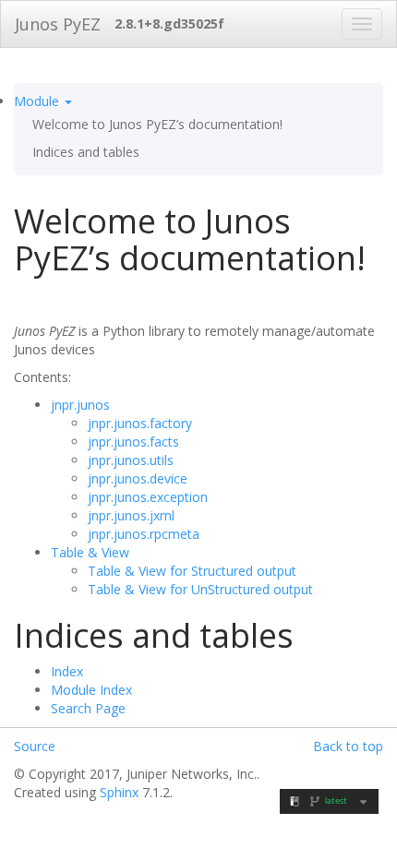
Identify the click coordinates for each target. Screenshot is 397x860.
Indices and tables (85, 152)
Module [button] (38, 101)
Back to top (348, 746)
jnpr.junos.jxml (131, 515)
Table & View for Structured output (192, 570)
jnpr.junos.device (137, 478)
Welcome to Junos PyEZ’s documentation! (157, 124)
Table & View (90, 552)
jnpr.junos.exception (148, 497)
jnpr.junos (80, 404)
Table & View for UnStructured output (200, 589)
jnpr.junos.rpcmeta (143, 534)
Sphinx (119, 792)
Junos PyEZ (58, 24)
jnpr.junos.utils (131, 460)
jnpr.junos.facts (133, 441)
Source (34, 746)
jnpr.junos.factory (140, 423)
